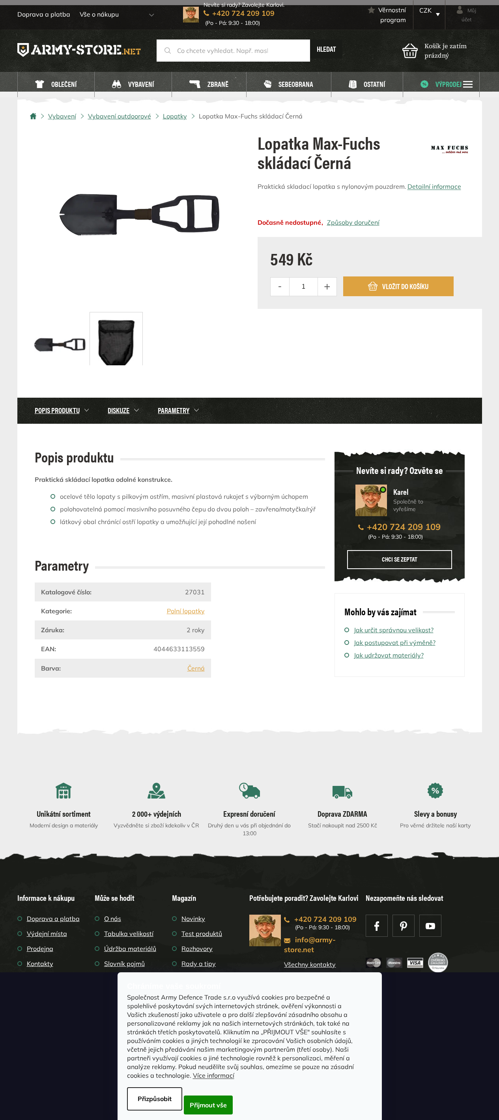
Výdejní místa (47, 934)
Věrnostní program (392, 15)
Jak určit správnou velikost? (394, 630)
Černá (196, 668)
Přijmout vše (208, 1105)
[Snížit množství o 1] (280, 287)
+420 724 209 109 (404, 526)
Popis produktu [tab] (57, 410)
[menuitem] (56, 85)
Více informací (213, 1075)
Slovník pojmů (124, 964)
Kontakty (40, 964)
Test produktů (201, 934)
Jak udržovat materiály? (389, 655)
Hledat (326, 49)
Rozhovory (197, 949)
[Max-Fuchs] (449, 146)
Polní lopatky (186, 611)
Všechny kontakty (310, 964)
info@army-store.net (310, 944)
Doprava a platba (43, 14)
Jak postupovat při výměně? (394, 642)
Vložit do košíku (405, 286)
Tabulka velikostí (128, 934)
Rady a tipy (198, 964)
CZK (425, 10)
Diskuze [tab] (118, 410)
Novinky (193, 919)
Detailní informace (434, 186)
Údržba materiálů (130, 949)
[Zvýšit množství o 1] (327, 287)
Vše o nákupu (99, 14)
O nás (112, 919)
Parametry (173, 410)
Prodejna (40, 949)
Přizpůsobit (155, 1099)
